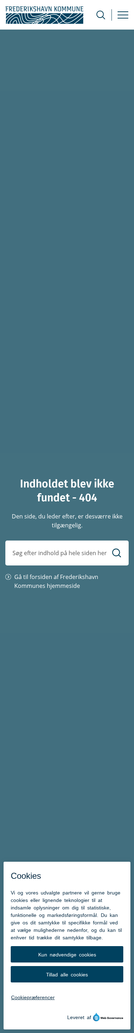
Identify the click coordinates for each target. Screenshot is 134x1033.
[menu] (123, 15)
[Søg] (116, 552)
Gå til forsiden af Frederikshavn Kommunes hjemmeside (56, 581)
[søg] (100, 15)
